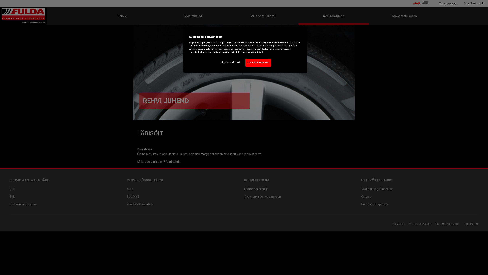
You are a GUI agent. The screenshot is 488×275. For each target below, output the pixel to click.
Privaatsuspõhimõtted (250, 52)
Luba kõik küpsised (258, 62)
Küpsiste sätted (230, 62)
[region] (245, 50)
